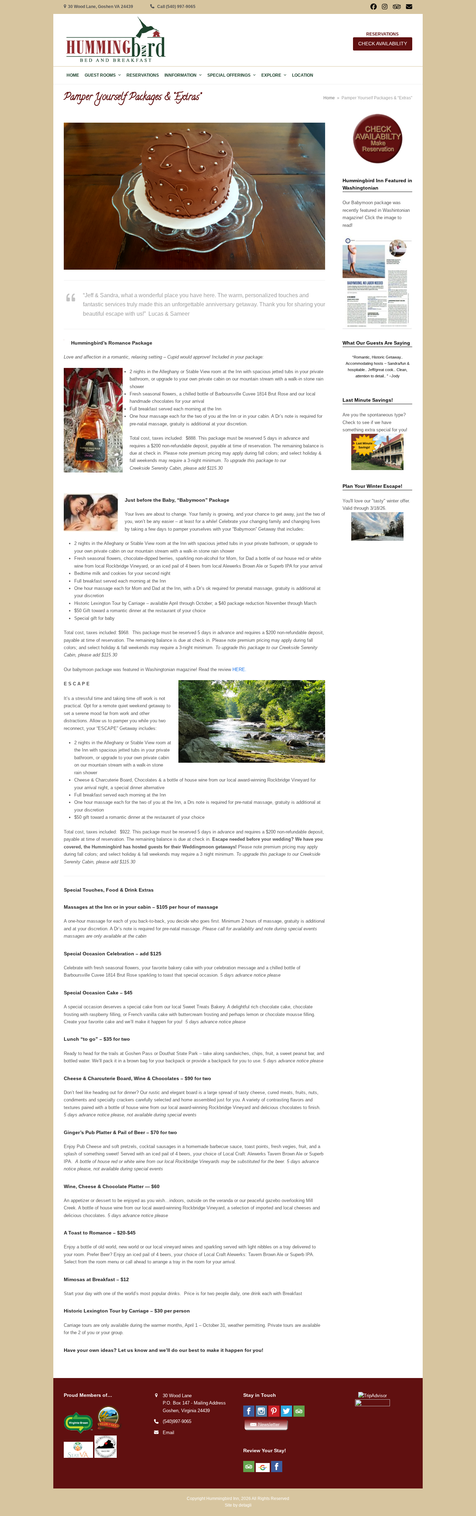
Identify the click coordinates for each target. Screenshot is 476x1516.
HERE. (240, 669)
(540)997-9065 (177, 1421)
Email (168, 1432)
